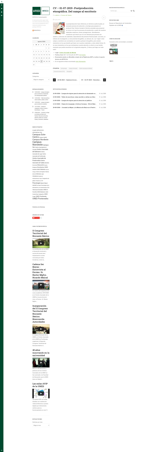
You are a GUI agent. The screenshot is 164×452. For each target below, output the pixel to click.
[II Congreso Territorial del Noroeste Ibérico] (41, 243)
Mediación (40, 176)
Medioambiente (35, 178)
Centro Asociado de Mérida (67, 52)
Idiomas (38, 174)
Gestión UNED (36, 169)
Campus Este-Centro (39, 135)
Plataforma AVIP (39, 180)
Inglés (42, 174)
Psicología (36, 183)
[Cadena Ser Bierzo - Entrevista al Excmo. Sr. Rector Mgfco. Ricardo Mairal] (41, 285)
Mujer (40, 178)
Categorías (35, 76)
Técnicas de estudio (37, 189)
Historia (42, 169)
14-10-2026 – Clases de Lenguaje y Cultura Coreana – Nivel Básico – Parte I (41, 108)
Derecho (47, 163)
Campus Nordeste (40, 139)
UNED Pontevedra (40, 198)
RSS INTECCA (37, 30)
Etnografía (69, 71)
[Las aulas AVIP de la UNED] (41, 393)
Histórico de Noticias (38, 207)
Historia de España (40, 171)
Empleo (45, 165)
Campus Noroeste (37, 143)
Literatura (35, 176)
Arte (41, 132)
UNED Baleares (41, 192)
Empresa (34, 167)
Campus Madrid (43, 137)
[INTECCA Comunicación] (41, 11)
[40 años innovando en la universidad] (41, 362)
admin (57, 15)
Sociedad (39, 185)
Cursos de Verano (66, 15)
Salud (42, 183)
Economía (34, 165)
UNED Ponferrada (41, 196)
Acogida (34, 130)
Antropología (64, 68)
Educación (40, 165)
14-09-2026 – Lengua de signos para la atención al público (72, 100)
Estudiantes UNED (42, 167)
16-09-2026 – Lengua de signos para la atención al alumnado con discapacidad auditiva (42, 93)
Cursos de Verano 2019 (59, 71)
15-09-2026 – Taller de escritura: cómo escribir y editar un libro (74, 97)
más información (81, 61)
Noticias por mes (37, 422)
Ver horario (82, 55)
